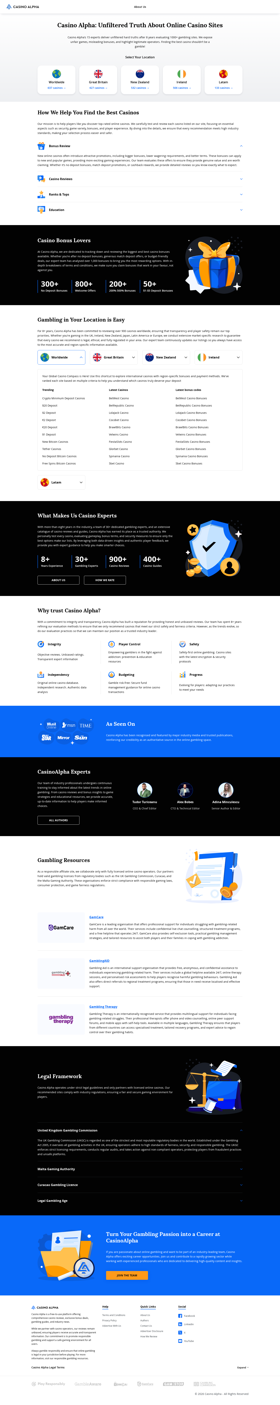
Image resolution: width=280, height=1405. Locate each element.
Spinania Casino (119, 456)
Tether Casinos (51, 449)
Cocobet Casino (119, 420)
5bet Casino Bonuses (189, 463)
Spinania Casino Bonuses (192, 456)
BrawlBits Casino (119, 427)
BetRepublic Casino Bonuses (194, 405)
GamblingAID (99, 961)
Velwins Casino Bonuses (191, 434)
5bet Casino (116, 463)
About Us (140, 6)
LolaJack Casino (118, 413)
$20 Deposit (49, 405)
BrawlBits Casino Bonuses (192, 427)
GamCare (96, 917)
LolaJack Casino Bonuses (191, 413)
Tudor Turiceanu (144, 802)
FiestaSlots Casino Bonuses (193, 441)
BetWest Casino (119, 398)
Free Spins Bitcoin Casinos (59, 463)
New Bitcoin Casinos (55, 441)
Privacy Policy (109, 1320)
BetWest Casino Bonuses (191, 398)
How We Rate (104, 580)
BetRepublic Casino (121, 405)
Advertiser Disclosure (151, 1331)
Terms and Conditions (113, 1315)
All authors (58, 820)
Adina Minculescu (225, 802)
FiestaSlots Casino (120, 441)
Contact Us (146, 1325)
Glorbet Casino (118, 449)
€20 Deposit (49, 427)
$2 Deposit (49, 413)
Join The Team (127, 1275)
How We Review (148, 1336)
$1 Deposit (49, 434)
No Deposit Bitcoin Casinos (59, 456)
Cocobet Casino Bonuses (191, 420)
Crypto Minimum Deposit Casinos (63, 398)
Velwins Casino (118, 434)
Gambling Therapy (103, 1007)
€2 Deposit (49, 420)
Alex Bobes (185, 802)
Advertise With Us (111, 1325)
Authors (144, 1320)
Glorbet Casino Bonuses (191, 449)
